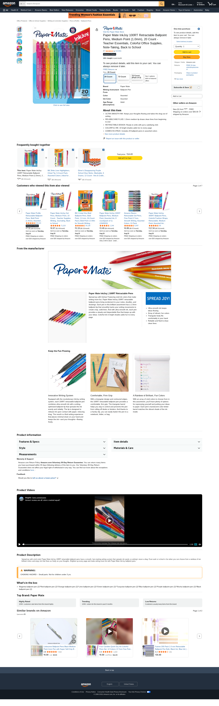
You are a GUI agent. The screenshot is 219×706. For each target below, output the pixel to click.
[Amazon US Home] (86, 685)
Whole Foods (91, 10)
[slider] (105, 544)
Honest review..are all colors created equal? (42, 500)
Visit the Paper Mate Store (113, 32)
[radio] (19, 29)
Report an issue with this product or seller (122, 138)
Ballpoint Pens (86, 21)
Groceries (80, 10)
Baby (207, 10)
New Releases (67, 10)
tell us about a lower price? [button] (44, 478)
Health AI (14, 10)
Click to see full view (61, 105)
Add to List (177, 96)
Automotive (198, 10)
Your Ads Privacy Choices (137, 692)
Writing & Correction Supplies (58, 21)
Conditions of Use (78, 692)
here (32, 470)
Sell (133, 10)
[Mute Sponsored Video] (74, 641)
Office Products (22, 21)
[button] (5, 10)
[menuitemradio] (195, 544)
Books (115, 10)
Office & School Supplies (37, 21)
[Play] (19, 544)
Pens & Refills (74, 21)
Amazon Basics (41, 10)
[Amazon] (9, 4)
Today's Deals (105, 10)
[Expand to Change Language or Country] (116, 684)
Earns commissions (39, 497)
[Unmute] (200, 544)
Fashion (141, 10)
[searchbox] (92, 3)
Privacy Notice (91, 692)
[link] (61, 158)
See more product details (115, 134)
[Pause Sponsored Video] (74, 637)
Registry (150, 10)
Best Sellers (54, 10)
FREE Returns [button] (109, 69)
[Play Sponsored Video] (109, 631)
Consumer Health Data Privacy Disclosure (111, 692)
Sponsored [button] (20, 614)
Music (158, 10)
